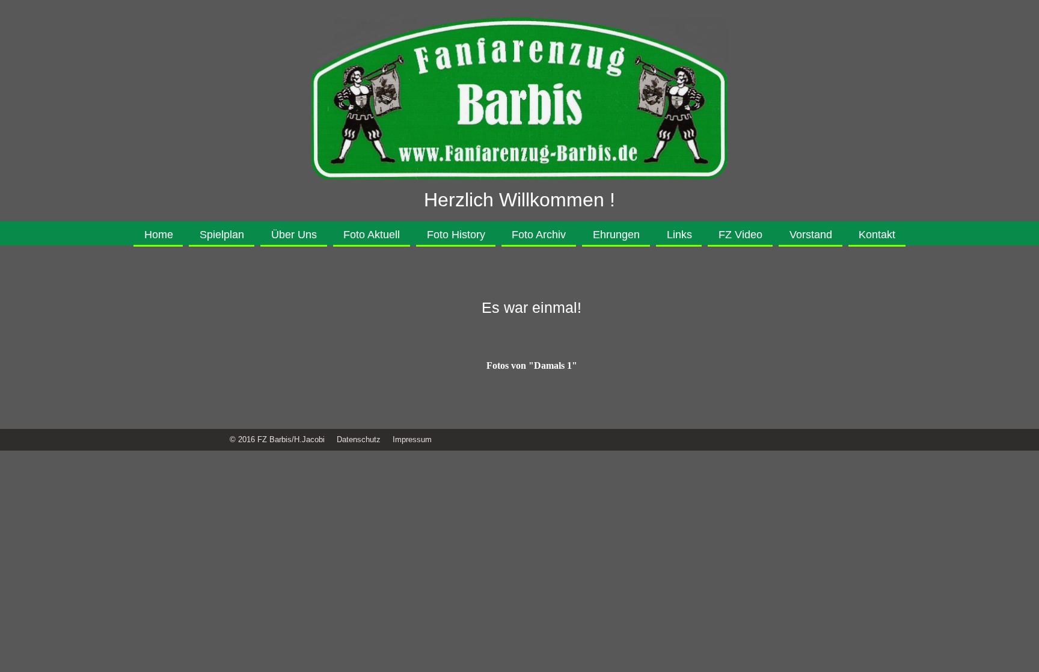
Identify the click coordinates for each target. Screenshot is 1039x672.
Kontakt (877, 235)
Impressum (412, 439)
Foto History (456, 235)
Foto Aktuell (371, 235)
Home (158, 235)
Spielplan (222, 235)
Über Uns (294, 235)
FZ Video (740, 235)
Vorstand (810, 235)
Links (679, 235)
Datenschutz (359, 439)
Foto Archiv (539, 235)
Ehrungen (616, 235)
